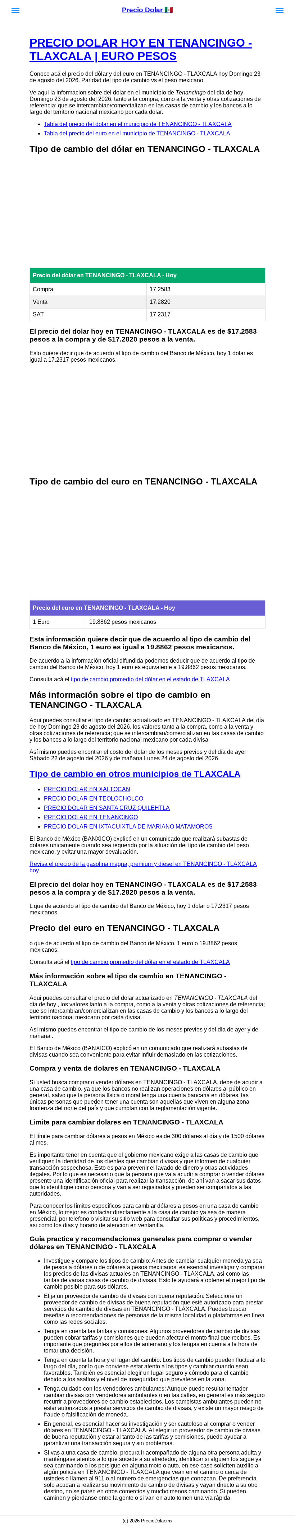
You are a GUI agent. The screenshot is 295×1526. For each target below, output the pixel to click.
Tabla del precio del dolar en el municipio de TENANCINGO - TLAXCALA (138, 124)
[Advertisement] (147, 211)
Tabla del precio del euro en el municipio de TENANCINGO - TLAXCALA (137, 133)
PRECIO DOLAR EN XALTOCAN (87, 789)
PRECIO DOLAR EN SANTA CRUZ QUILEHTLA (107, 808)
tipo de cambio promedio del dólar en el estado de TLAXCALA (150, 679)
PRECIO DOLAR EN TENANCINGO (91, 817)
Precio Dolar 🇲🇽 (147, 10)
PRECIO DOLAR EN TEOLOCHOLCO (93, 799)
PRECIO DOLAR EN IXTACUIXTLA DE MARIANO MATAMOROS (128, 827)
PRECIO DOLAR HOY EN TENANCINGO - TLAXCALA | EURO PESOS (141, 49)
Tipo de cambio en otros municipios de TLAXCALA (135, 774)
